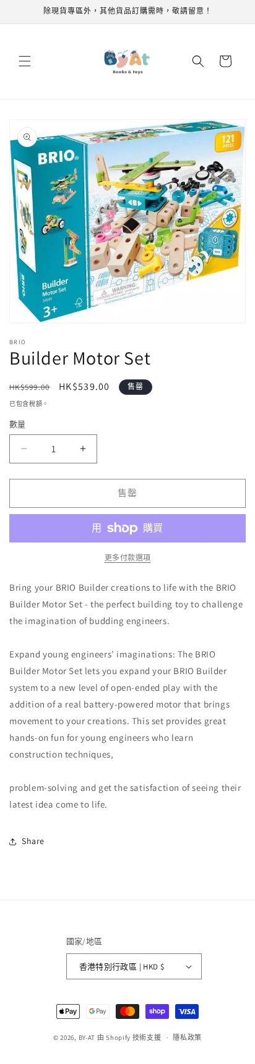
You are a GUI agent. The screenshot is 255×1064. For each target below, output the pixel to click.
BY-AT (87, 1037)
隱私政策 (187, 1037)
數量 (17, 424)
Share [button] (33, 841)
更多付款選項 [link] (128, 557)
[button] (24, 61)
